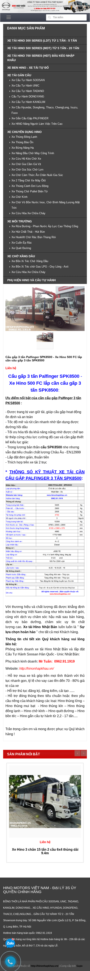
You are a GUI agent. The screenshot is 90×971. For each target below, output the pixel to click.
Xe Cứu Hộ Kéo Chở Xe (26, 158)
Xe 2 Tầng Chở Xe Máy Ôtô (29, 180)
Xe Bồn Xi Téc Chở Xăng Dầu (30, 261)
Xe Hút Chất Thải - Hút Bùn (28, 231)
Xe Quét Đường (21, 248)
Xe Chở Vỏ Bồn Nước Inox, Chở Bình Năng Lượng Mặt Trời (46, 205)
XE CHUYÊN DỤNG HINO (24, 132)
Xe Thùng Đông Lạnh (24, 136)
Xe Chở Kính (19, 196)
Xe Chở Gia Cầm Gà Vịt (26, 164)
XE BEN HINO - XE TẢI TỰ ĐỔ (28, 67)
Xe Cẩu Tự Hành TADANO (28, 91)
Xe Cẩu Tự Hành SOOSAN (28, 80)
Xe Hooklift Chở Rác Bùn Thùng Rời (34, 237)
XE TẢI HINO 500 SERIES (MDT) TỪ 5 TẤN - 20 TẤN (43, 48)
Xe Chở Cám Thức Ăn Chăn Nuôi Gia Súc (37, 175)
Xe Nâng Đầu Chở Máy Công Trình (33, 153)
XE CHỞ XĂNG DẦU (21, 256)
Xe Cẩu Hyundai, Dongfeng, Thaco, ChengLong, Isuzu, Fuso (45, 110)
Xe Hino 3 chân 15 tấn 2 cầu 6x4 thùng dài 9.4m (45, 851)
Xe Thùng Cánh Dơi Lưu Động (30, 186)
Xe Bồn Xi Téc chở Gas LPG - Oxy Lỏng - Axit (40, 266)
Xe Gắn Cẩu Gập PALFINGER (30, 118)
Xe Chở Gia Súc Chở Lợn (27, 169)
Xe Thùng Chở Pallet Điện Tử (30, 191)
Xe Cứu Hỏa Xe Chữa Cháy (28, 213)
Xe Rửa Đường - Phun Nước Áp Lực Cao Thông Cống (45, 226)
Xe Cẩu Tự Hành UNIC (25, 85)
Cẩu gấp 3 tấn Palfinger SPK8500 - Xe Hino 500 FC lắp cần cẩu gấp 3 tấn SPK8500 (43, 358)
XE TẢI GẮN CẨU (19, 75)
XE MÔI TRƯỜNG (19, 221)
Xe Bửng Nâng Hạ (23, 147)
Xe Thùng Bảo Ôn (22, 142)
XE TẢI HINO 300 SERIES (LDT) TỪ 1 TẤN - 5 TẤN (42, 40)
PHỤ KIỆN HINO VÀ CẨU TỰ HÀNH (31, 280)
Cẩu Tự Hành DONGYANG (28, 96)
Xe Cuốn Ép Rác (22, 242)
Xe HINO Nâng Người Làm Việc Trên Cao (37, 123)
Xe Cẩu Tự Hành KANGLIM (28, 102)
